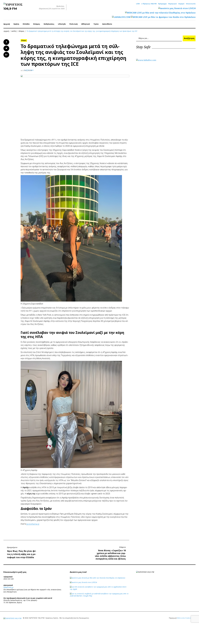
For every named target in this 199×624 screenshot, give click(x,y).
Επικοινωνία (191, 4)
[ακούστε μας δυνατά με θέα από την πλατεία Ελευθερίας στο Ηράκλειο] (97, 578)
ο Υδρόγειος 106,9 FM (149, 4)
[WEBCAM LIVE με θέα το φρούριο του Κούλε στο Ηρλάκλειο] (163, 17)
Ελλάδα (26, 24)
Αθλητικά (85, 24)
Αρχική (6, 24)
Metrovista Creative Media (186, 618)
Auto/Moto (107, 24)
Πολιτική (73, 24)
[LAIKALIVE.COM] (121, 17)
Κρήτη (16, 24)
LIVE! (138, 4)
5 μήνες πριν (29, 70)
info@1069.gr (8, 587)
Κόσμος (36, 24)
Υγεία (96, 24)
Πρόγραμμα (162, 4)
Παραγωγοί (172, 4)
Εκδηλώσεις (49, 24)
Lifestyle (62, 24)
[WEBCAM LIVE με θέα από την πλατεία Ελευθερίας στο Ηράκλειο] (160, 12)
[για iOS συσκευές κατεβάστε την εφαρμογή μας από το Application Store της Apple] (99, 589)
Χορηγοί (181, 4)
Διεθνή (13, 31)
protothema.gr (32, 524)
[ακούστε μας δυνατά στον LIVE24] (177, 8)
